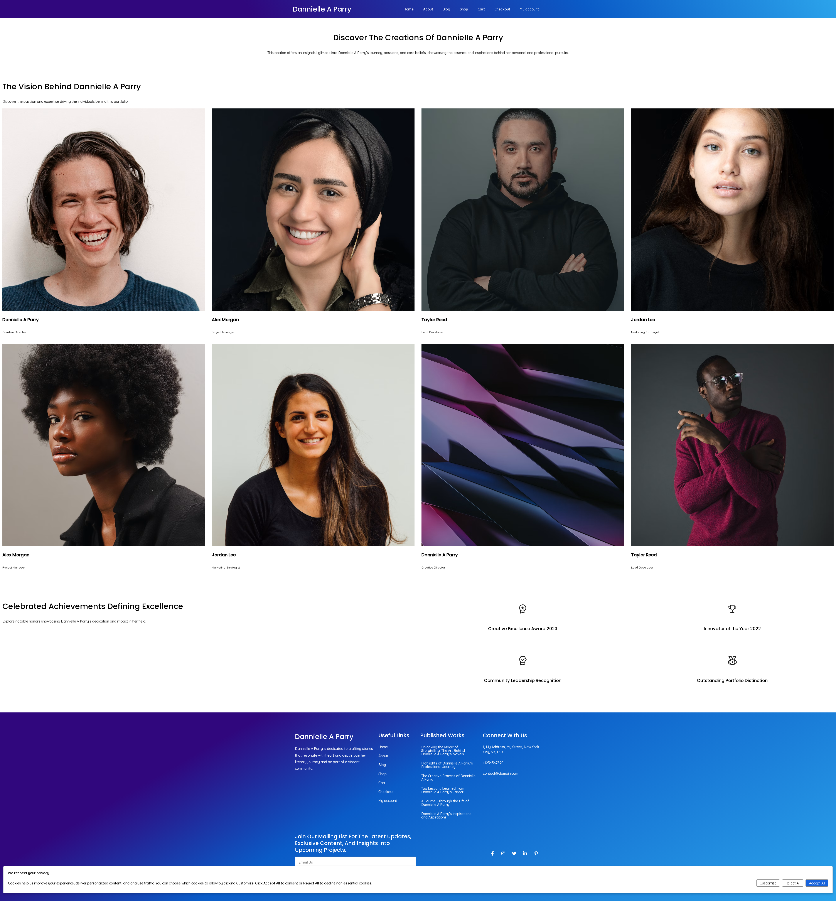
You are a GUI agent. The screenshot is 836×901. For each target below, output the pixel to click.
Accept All (817, 883)
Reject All (792, 883)
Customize (768, 883)
